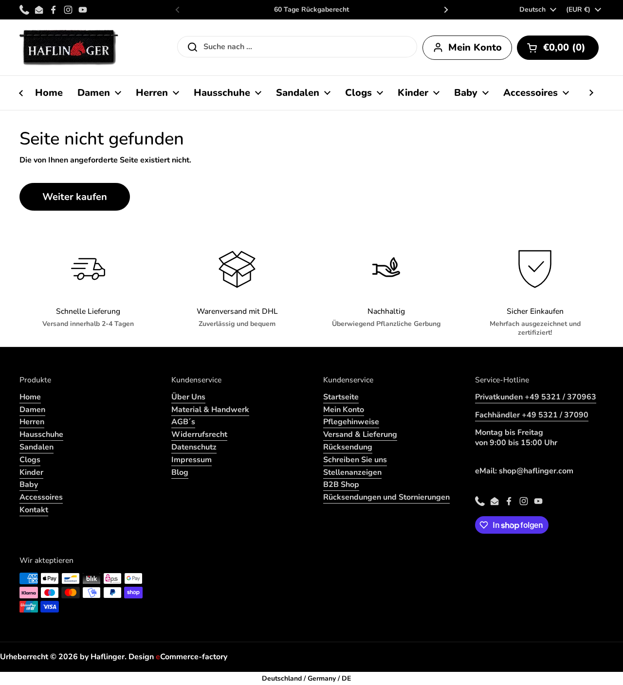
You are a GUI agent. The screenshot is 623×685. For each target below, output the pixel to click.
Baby (28, 484)
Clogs (29, 459)
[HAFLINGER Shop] (68, 47)
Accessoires (41, 497)
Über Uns (188, 397)
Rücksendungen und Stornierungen (386, 497)
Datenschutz (194, 447)
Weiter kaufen (74, 196)
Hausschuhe (41, 434)
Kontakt (33, 510)
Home (30, 397)
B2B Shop (341, 484)
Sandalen (36, 447)
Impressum (191, 459)
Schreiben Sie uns (355, 459)
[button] (558, 48)
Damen (32, 409)
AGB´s (183, 421)
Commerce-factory (191, 656)
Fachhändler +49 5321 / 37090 (531, 415)
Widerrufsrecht (199, 434)
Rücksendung (347, 447)
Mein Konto (343, 409)
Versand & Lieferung (360, 434)
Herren (31, 421)
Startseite (341, 397)
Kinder (31, 472)
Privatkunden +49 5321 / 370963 (535, 397)
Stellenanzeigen (352, 472)
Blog (179, 472)
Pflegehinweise (351, 421)
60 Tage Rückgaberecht (311, 9)
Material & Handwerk (210, 409)
